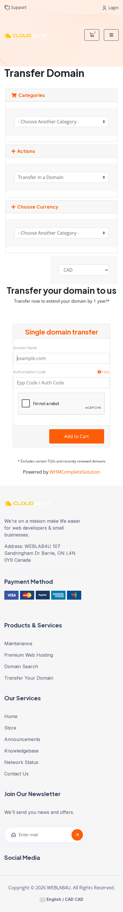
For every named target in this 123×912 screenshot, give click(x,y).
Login (113, 7)
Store (10, 728)
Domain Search (21, 666)
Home (10, 716)
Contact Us (16, 774)
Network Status (21, 762)
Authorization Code (61, 371)
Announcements (22, 739)
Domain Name (25, 347)
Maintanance (18, 643)
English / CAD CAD (64, 899)
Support (18, 7)
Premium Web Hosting (28, 655)
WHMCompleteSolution (74, 472)
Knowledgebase (21, 751)
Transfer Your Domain (28, 678)
